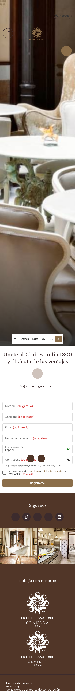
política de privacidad (52, 471)
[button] (7, 33)
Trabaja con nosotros (37, 581)
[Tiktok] (26, 517)
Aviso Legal (13, 686)
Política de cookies (19, 683)
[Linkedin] (59, 517)
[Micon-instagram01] (48, 517)
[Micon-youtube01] (37, 517)
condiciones (34, 471)
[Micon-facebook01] (15, 517)
